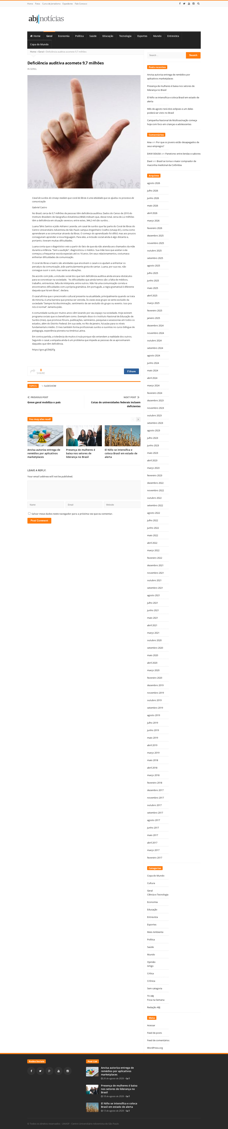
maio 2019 (152, 737)
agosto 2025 (153, 265)
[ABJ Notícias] (46, 19)
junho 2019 (153, 730)
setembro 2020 (155, 647)
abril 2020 (152, 662)
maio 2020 (152, 655)
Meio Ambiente (155, 932)
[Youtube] (189, 3)
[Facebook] (180, 3)
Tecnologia (125, 36)
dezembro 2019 (155, 685)
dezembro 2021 (155, 565)
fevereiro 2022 (154, 557)
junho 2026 (153, 198)
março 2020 (153, 670)
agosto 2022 (153, 512)
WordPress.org (155, 1047)
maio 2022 (152, 535)
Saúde (93, 36)
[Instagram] (194, 3)
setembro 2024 (155, 348)
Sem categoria (154, 988)
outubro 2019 (154, 700)
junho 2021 (153, 610)
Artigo (150, 966)
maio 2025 (152, 288)
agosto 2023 (153, 430)
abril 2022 (152, 542)
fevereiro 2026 (154, 228)
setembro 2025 (155, 258)
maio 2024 (152, 370)
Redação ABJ (153, 1007)
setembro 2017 (155, 812)
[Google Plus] (49, 1071)
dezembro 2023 (155, 400)
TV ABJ (150, 995)
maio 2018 (152, 760)
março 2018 (153, 775)
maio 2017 (152, 835)
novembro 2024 (155, 333)
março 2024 (153, 385)
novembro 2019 (155, 692)
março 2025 (153, 303)
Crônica (151, 980)
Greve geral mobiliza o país (44, 402)
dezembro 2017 (155, 790)
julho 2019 (152, 722)
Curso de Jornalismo (51, 3)
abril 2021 (152, 625)
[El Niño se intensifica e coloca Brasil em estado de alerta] (92, 1107)
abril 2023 (152, 460)
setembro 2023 (155, 423)
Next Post (130, 397)
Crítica (150, 973)
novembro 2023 (155, 408)
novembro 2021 (155, 572)
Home (30, 3)
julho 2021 (152, 602)
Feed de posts (154, 1032)
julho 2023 (152, 438)
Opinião (151, 962)
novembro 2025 (155, 243)
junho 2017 (153, 827)
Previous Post (39, 397)
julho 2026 (152, 190)
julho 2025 (152, 273)
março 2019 (153, 752)
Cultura (151, 883)
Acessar (151, 1025)
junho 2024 (153, 363)
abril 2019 (152, 745)
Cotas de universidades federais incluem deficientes (116, 404)
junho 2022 (153, 527)
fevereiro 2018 (154, 782)
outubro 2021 (154, 580)
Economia (63, 36)
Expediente (68, 3)
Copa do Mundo (39, 44)
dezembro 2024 (155, 325)
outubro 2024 (154, 340)
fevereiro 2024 (154, 393)
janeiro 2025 (153, 318)
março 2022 (153, 550)
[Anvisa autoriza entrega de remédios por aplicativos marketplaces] (92, 1071)
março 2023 (153, 467)
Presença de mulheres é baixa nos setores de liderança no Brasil (80, 453)
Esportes (142, 36)
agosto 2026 (153, 183)
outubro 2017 (154, 805)
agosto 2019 (153, 715)
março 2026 (153, 220)
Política (79, 36)
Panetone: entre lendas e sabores (183, 153)
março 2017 (153, 850)
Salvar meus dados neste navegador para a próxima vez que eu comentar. (72, 513)
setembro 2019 (155, 707)
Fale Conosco (81, 3)
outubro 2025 (154, 250)
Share (132, 371)
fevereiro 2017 (154, 857)
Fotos (37, 3)
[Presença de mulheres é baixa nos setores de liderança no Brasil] (92, 1089)
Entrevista (173, 36)
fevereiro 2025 (154, 310)
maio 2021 (152, 617)
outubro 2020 (154, 640)
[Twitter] (184, 3)
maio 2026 (152, 205)
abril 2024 (152, 378)
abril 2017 (152, 842)
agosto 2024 (153, 355)
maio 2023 (152, 452)
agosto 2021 (153, 595)
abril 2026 (152, 213)
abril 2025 (152, 295)
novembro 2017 (155, 797)
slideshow (50, 385)
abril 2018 (152, 767)
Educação (107, 36)
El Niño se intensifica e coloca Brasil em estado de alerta (121, 453)
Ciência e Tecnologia (157, 894)
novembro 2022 (155, 490)
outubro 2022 (154, 497)
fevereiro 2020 (154, 677)
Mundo (157, 36)
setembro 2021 (155, 587)
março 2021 (153, 632)
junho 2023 (153, 445)
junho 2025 (153, 280)
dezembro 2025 (155, 235)
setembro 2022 (155, 505)
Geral (49, 36)
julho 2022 (152, 520)
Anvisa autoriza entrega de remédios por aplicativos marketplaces (43, 453)
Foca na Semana (155, 999)
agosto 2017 (153, 820)
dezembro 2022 (155, 482)
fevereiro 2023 (154, 475)
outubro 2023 (154, 415)
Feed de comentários (158, 1040)
